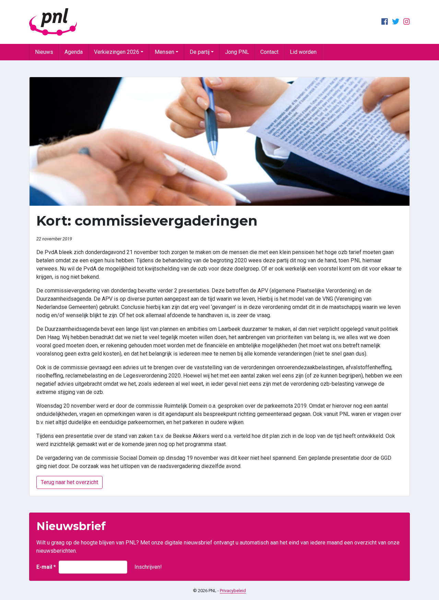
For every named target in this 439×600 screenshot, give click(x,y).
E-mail (46, 567)
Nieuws (44, 52)
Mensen (164, 52)
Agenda (73, 52)
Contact (269, 52)
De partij (200, 52)
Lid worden (303, 52)
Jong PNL (237, 52)
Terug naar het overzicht (69, 482)
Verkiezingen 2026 (116, 52)
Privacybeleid (233, 590)
